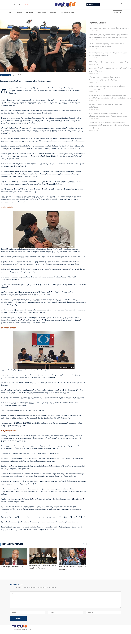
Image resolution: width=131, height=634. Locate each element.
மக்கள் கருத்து (41, 12)
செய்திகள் (19, 12)
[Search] (103, 4)
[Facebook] (121, 4)
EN (9, 4)
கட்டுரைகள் (29, 12)
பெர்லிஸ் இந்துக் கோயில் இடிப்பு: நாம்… (12, 566)
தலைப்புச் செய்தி (5, 75)
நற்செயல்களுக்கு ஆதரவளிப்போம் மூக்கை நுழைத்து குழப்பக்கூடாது (42, 567)
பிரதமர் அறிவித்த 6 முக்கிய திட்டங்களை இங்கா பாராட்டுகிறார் (109, 28)
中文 (20, 4)
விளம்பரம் (117, 12)
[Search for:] (93, 4)
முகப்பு (10, 12)
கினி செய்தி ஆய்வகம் (67, 12)
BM (15, 4)
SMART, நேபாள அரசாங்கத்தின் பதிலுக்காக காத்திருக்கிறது (108, 62)
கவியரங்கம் (53, 12)
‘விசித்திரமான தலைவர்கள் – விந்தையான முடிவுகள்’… (72, 568)
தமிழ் (26, 4)
